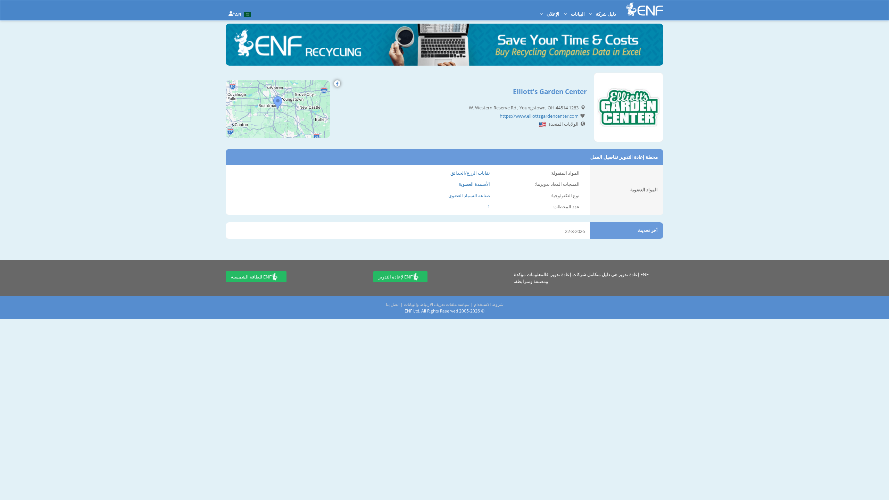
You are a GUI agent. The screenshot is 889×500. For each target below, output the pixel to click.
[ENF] (644, 9)
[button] (244, 14)
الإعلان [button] (552, 14)
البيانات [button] (577, 14)
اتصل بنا (392, 304)
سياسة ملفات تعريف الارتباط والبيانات (437, 304)
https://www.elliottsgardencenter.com (539, 116)
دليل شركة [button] (605, 14)
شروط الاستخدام (489, 304)
